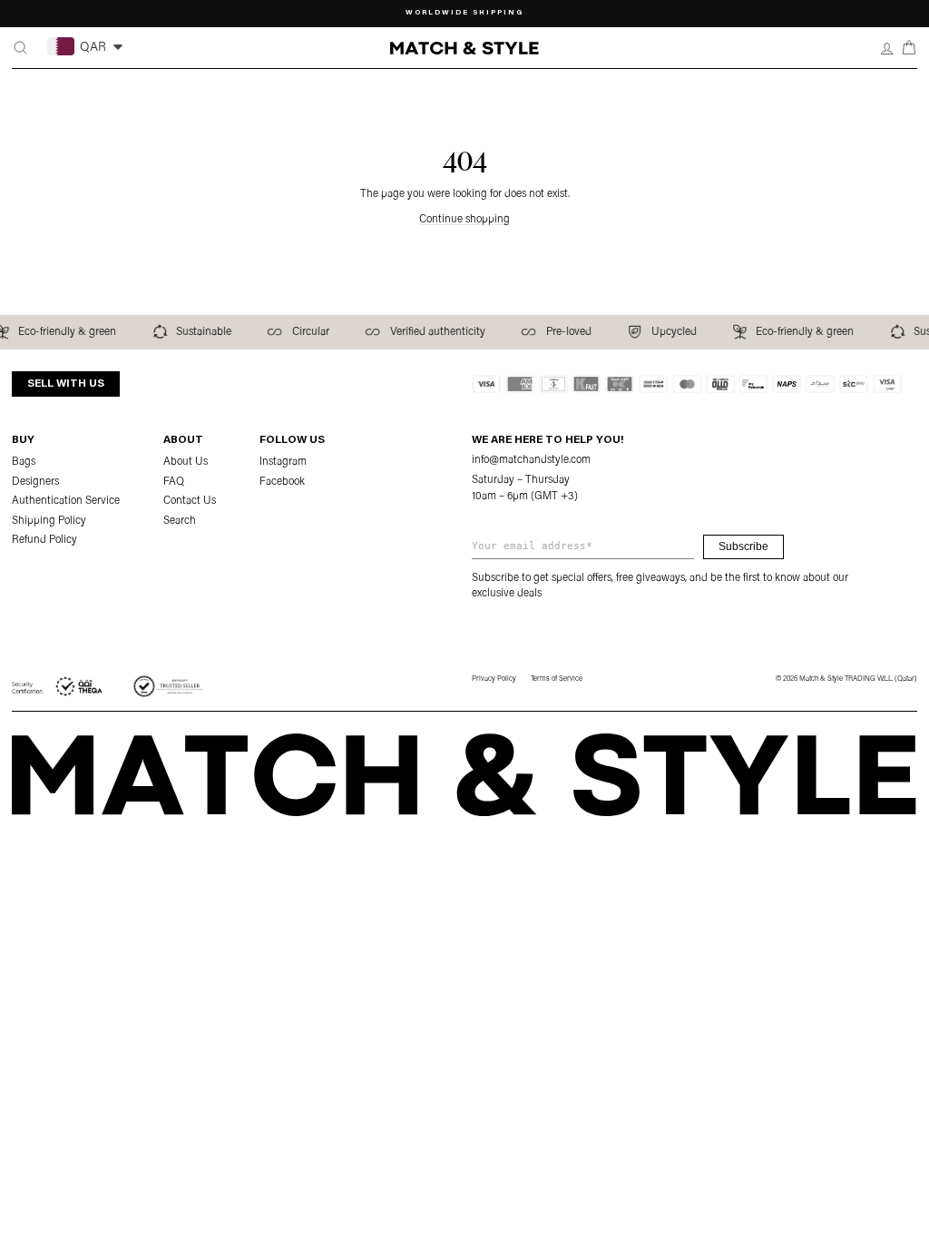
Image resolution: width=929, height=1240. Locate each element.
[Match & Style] (464, 48)
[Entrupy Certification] (168, 686)
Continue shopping (464, 219)
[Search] (20, 47)
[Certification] (58, 686)
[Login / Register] (886, 47)
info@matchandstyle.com (531, 460)
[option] (465, 13)
